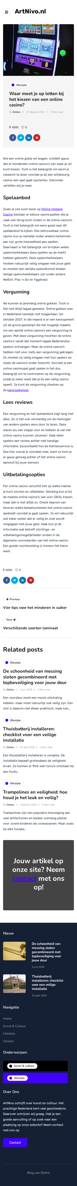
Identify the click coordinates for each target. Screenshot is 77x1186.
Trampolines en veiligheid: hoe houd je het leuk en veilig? (35, 795)
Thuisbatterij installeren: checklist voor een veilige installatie (29, 734)
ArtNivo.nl (30, 11)
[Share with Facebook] (12, 137)
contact (25, 878)
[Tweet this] (20, 137)
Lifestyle (9, 1033)
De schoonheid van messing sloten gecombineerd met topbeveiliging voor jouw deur (35, 677)
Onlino (16, 112)
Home (7, 1019)
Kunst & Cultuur (14, 1026)
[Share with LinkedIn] (28, 137)
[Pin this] (36, 137)
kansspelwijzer (18, 390)
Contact (8, 1041)
